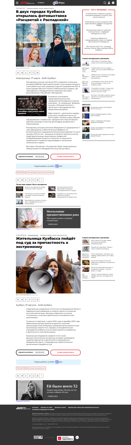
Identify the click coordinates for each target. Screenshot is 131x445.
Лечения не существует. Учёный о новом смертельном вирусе (101, 248)
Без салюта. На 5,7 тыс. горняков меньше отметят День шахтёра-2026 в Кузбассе (98, 48)
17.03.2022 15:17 (20, 8)
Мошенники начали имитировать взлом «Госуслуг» (101, 108)
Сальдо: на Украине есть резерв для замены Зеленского (102, 128)
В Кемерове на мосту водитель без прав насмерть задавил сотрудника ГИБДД (98, 23)
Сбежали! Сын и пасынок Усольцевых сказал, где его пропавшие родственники (103, 76)
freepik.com (34, 295)
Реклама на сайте (46, 407)
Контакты (35, 407)
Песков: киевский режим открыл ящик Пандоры (100, 114)
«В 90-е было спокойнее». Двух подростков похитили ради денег (102, 62)
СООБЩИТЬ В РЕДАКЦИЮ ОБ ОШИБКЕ (43, 409)
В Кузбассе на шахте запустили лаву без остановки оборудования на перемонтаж (67, 195)
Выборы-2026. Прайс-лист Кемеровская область (83, 407)
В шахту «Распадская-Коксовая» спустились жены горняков (35, 188)
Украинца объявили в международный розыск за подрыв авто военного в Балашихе (98, 40)
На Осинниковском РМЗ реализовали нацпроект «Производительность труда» (66, 188)
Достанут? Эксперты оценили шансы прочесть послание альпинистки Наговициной (103, 96)
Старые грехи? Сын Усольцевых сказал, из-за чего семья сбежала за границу (102, 69)
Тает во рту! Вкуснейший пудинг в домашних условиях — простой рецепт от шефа (102, 269)
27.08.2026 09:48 (21, 235)
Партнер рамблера (50, 437)
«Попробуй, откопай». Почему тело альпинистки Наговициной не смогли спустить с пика (102, 90)
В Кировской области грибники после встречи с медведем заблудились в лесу (98, 32)
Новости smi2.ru (23, 229)
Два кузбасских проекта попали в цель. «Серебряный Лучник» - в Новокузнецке (35, 202)
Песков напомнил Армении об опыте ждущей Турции (102, 135)
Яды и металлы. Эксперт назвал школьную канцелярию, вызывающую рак (101, 242)
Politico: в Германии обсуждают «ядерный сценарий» (100, 121)
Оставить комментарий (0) (65, 156)
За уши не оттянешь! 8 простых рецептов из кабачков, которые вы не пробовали (103, 262)
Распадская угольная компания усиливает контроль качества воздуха (35, 195)
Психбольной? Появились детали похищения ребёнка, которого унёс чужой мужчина (98, 15)
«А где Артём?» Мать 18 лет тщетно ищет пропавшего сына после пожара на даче (102, 83)
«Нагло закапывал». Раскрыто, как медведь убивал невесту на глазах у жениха (102, 255)
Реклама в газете (60, 407)
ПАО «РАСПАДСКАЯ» (23, 68)
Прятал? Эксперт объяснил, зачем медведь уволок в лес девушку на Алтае (102, 276)
